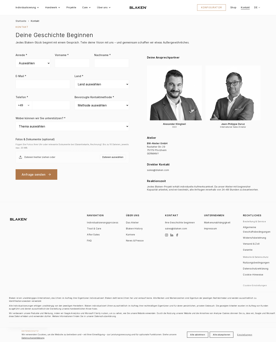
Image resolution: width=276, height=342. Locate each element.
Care (85, 7)
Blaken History (134, 228)
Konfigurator (211, 7)
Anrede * (21, 55)
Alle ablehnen (197, 334)
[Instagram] (166, 235)
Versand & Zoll (251, 243)
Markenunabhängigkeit (217, 222)
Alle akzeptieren (221, 334)
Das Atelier (132, 222)
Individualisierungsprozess (102, 222)
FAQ (89, 240)
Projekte (71, 7)
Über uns (102, 7)
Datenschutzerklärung (255, 268)
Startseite (21, 21)
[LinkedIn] (171, 235)
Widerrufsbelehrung (254, 237)
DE (255, 7)
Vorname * (62, 55)
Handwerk (51, 7)
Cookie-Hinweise (253, 274)
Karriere (130, 234)
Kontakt (245, 7)
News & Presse (135, 240)
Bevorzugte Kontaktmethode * (94, 97)
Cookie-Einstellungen (255, 285)
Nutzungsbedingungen (256, 262)
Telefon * (22, 97)
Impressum (210, 228)
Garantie (248, 249)
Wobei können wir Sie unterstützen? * (41, 118)
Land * (79, 76)
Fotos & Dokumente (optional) (35, 139)
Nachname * (102, 55)
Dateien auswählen (112, 157)
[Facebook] (177, 235)
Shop (233, 7)
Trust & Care (94, 228)
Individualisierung (26, 7)
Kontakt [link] (35, 21)
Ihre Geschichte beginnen (180, 222)
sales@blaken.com (158, 170)
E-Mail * (21, 76)
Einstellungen (244, 334)
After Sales (93, 234)
